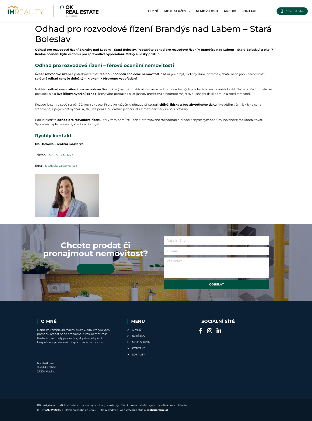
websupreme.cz (157, 409)
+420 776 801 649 (60, 155)
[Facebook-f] (200, 330)
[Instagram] (209, 330)
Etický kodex (108, 409)
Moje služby (175, 11)
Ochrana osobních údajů (80, 409)
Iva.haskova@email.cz (61, 166)
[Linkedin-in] (219, 330)
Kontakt (249, 11)
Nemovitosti (207, 11)
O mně (153, 11)
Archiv (230, 11)
